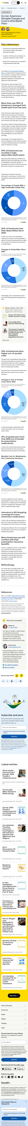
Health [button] (3, 1014)
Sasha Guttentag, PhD (6, 34)
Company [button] (4, 1023)
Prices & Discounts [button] (6, 1005)
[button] (15, 2)
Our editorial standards (11, 665)
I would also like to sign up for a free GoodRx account (14, 732)
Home (2, 8)
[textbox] (14, 727)
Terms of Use (20, 746)
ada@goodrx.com (17, 1092)
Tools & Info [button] (4, 1010)
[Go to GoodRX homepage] (5, 3)
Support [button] (3, 1019)
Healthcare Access (12, 8)
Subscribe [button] (14, 736)
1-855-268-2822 (8, 1092)
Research (22, 8)
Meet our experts (10, 667)
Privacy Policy (13, 748)
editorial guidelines (6, 613)
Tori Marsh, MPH (11, 32)
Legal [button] (2, 1028)
